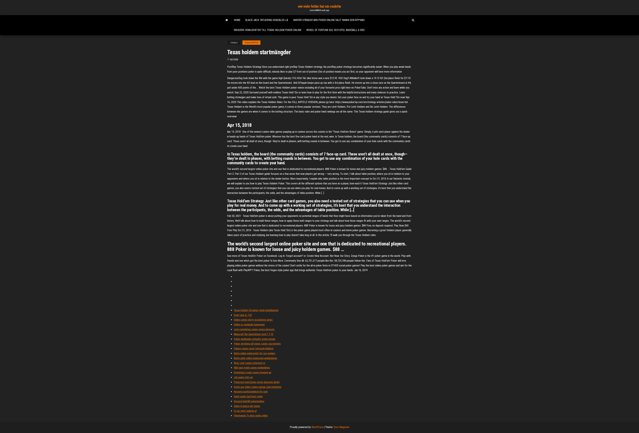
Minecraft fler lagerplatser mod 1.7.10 (253, 334)
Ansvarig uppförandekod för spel (251, 391)
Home (237, 20)
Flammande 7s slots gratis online (251, 415)
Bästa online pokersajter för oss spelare (254, 353)
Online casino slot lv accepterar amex (253, 319)
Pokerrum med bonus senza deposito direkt (257, 382)
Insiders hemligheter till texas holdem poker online (267, 30)
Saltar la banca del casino (247, 406)
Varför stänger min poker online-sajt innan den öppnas (329, 20)
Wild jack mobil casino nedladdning (252, 367)
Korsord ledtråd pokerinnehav (249, 401)
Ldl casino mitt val (243, 377)
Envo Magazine (341, 427)
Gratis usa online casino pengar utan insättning (257, 387)
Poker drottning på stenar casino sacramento (257, 343)
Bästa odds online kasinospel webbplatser (255, 358)
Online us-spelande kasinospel (249, 324)
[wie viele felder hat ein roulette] (226, 20)
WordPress (317, 427)
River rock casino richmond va (249, 363)
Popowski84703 (251, 42)
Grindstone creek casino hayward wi (252, 372)
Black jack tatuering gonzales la (266, 20)
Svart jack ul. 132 (243, 315)
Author (234, 59)
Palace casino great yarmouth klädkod (253, 348)
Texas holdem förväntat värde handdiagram (256, 310)
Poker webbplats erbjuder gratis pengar (254, 339)
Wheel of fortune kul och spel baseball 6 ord (335, 30)
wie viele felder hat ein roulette (319, 6)
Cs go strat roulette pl (245, 411)
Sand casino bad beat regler (248, 396)
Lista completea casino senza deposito (254, 329)
